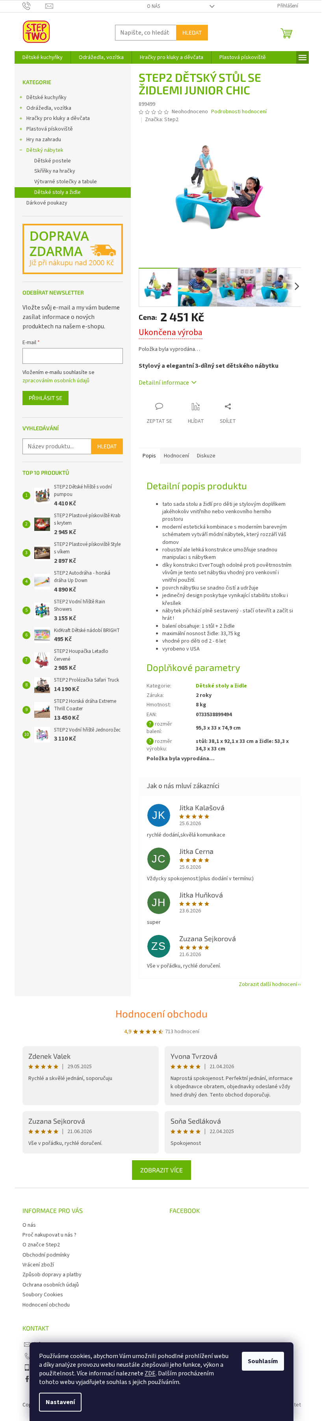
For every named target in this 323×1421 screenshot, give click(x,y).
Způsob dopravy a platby (52, 1275)
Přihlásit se (45, 397)
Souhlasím (263, 1361)
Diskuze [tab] (206, 456)
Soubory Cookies (42, 1295)
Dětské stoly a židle (57, 192)
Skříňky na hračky (54, 171)
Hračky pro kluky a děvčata (58, 118)
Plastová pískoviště (49, 129)
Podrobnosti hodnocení (239, 112)
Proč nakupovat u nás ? (49, 1235)
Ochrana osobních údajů (50, 1285)
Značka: (161, 119)
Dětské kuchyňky (46, 97)
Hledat (192, 32)
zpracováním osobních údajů (55, 381)
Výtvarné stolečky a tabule (65, 182)
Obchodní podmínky (46, 1255)
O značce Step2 (41, 1245)
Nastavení (60, 1402)
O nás (153, 6)
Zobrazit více (161, 1170)
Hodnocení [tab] (176, 456)
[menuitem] (43, 57)
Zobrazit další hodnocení (268, 984)
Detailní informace (164, 382)
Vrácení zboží (38, 1265)
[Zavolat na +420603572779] (34, 5)
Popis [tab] (149, 456)
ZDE (150, 1373)
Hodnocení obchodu (161, 1013)
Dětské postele (52, 161)
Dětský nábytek (44, 150)
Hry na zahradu (43, 140)
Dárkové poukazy (46, 203)
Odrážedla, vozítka (48, 108)
